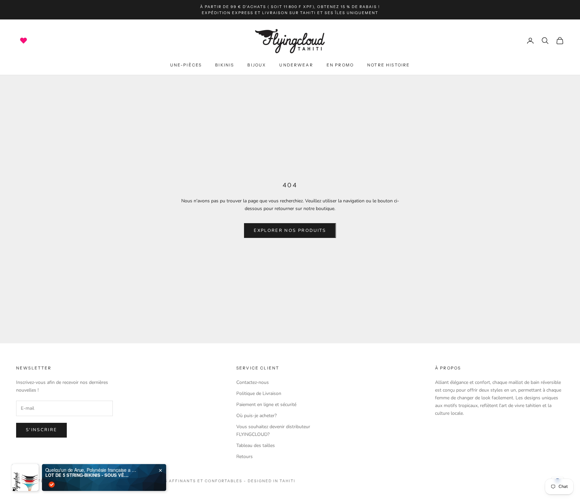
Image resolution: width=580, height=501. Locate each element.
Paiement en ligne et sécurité (266, 404)
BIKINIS (224, 65)
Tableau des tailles (255, 445)
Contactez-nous (252, 382)
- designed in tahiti (269, 481)
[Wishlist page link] (23, 40)
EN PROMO (340, 65)
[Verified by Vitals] (52, 485)
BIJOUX (256, 65)
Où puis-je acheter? (256, 415)
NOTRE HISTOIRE (388, 65)
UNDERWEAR (296, 65)
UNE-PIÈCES (186, 65)
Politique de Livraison (258, 393)
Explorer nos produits (290, 231)
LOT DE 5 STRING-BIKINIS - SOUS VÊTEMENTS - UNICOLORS (87, 475)
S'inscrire (41, 430)
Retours (244, 456)
